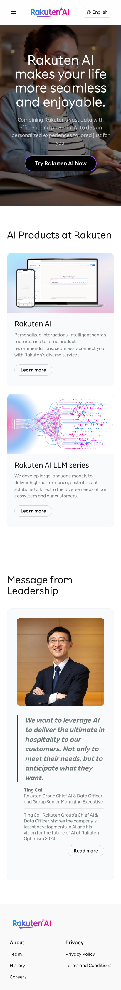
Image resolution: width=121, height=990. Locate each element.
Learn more (33, 370)
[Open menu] (13, 12)
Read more (86, 851)
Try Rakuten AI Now (61, 163)
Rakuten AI (50, 12)
